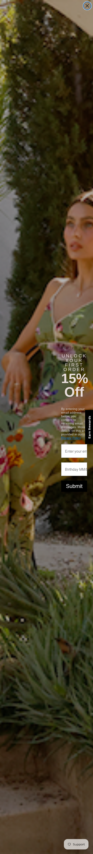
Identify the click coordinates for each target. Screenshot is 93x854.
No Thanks (74, 502)
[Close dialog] (87, 6)
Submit (74, 486)
